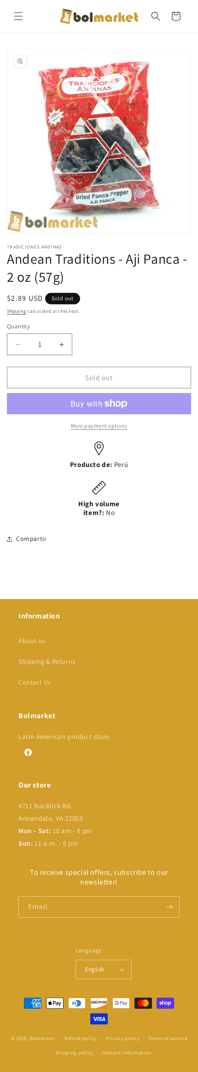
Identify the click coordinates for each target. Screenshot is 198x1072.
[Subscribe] (169, 907)
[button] (18, 16)
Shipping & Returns (47, 661)
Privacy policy (123, 1038)
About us (32, 640)
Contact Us (34, 682)
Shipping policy (74, 1052)
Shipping (16, 311)
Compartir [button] (31, 538)
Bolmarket (41, 1038)
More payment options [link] (99, 425)
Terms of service (167, 1038)
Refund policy (80, 1038)
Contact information (126, 1052)
